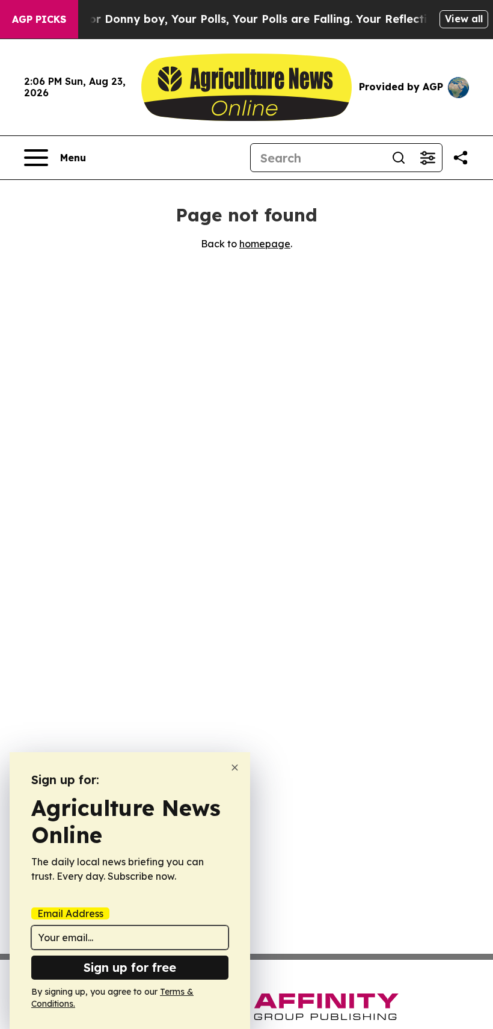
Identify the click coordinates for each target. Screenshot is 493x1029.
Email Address (70, 913)
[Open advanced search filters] (427, 158)
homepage (264, 244)
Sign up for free (130, 967)
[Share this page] (460, 158)
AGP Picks (39, 19)
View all (464, 19)
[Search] (398, 158)
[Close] (234, 767)
